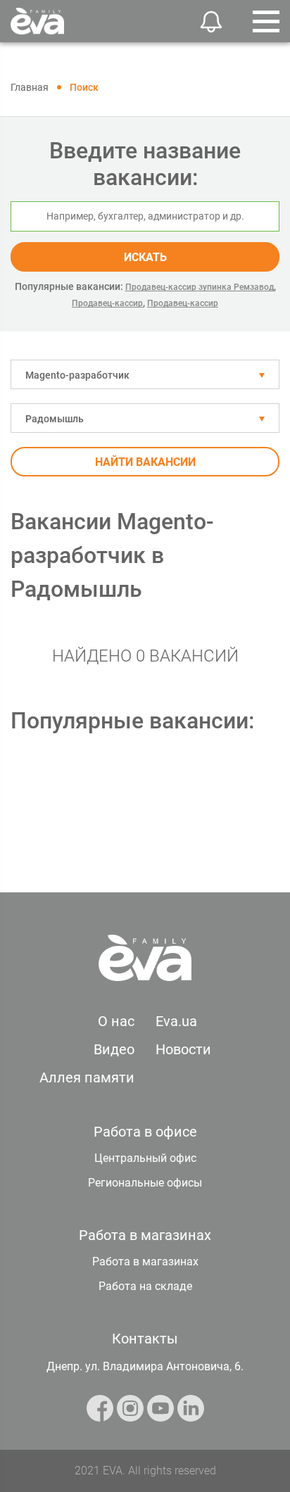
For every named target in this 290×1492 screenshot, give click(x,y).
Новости (183, 1049)
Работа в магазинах (145, 1261)
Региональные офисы (145, 1182)
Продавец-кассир (107, 303)
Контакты (145, 1338)
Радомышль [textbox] (54, 418)
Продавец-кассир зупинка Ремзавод (199, 287)
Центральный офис (145, 1158)
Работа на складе (145, 1286)
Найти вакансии (145, 462)
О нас (116, 1021)
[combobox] (145, 374)
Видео (114, 1049)
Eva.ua (176, 1021)
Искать (145, 257)
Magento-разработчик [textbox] (77, 375)
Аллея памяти (86, 1077)
